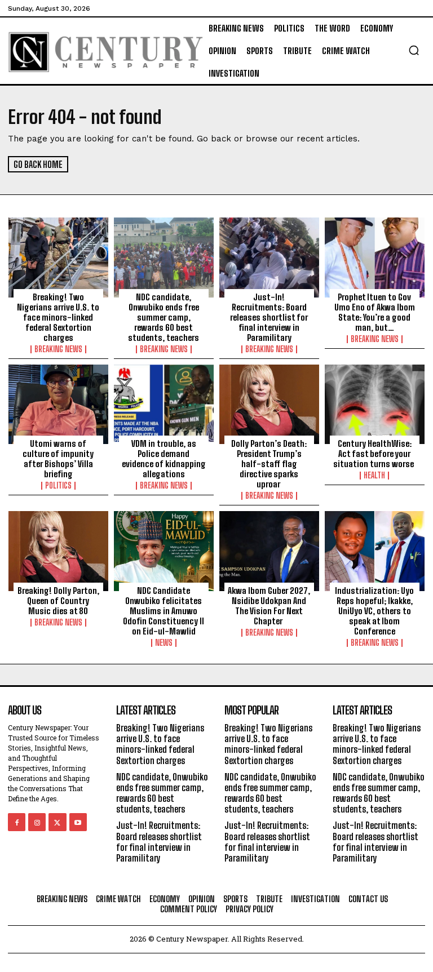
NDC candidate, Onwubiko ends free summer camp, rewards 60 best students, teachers (163, 317)
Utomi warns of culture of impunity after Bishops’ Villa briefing (58, 458)
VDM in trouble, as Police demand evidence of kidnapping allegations (164, 458)
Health (374, 476)
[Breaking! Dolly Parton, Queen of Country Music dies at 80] (58, 551)
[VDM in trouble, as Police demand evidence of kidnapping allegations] (164, 405)
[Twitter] (57, 822)
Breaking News (58, 349)
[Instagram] (37, 822)
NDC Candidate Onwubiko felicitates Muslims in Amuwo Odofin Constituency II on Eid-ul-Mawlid (163, 610)
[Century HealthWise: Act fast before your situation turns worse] (375, 405)
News (164, 643)
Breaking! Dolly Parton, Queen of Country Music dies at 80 (58, 600)
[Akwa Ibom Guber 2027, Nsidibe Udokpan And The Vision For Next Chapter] (269, 551)
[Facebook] (16, 822)
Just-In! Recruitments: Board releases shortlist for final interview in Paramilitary (269, 317)
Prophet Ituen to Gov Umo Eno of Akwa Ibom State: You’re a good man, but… (374, 312)
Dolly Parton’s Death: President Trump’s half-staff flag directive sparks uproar (269, 463)
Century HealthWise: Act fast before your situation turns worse (374, 453)
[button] (414, 50)
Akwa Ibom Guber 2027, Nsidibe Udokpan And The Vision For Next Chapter (269, 605)
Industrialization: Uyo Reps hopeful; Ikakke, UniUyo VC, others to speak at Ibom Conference (374, 610)
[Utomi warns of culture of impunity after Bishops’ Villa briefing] (58, 405)
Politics (58, 486)
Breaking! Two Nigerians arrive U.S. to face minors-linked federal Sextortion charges (58, 317)
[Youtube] (78, 822)
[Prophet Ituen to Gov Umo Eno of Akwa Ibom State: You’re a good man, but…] (375, 258)
